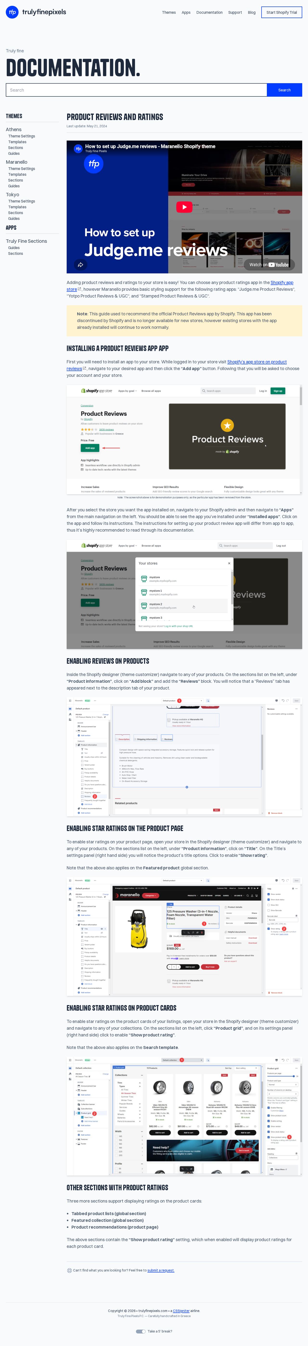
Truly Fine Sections (26, 241)
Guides (14, 153)
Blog (252, 12)
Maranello (16, 162)
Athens (14, 129)
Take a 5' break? (159, 1331)
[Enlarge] (296, 545)
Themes (169, 12)
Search (284, 90)
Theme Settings (21, 136)
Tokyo (12, 194)
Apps (186, 12)
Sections (15, 147)
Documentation (209, 12)
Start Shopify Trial (282, 12)
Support (235, 12)
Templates (17, 141)
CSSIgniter (181, 1311)
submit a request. (161, 1270)
